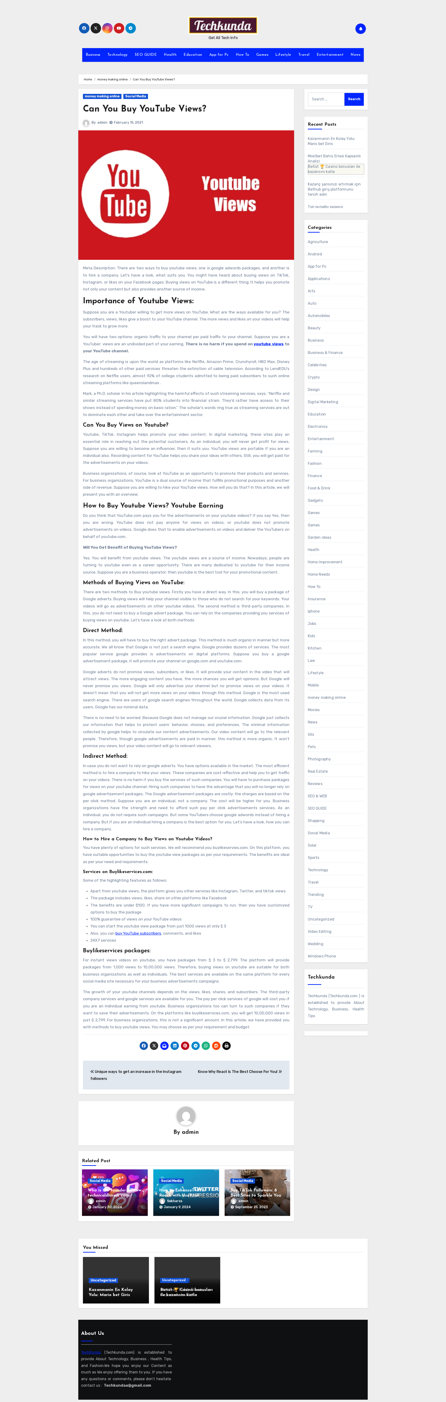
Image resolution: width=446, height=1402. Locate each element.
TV (310, 907)
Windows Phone (322, 956)
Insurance (317, 599)
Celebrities (317, 365)
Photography (319, 759)
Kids (311, 636)
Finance (315, 476)
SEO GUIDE (146, 55)
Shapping (316, 820)
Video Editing (320, 931)
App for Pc (219, 55)
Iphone (314, 611)
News (355, 55)
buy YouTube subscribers (138, 933)
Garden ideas (319, 537)
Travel (304, 55)
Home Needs (319, 574)
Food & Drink (319, 488)
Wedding (315, 944)
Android (315, 254)
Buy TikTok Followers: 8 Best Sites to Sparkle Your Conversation (256, 1195)
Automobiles (319, 315)
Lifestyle (283, 55)
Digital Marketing (323, 402)
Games (262, 55)
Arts (311, 291)
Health (170, 55)
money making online (102, 96)
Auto (312, 303)
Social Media (135, 96)
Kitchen (314, 648)
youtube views (269, 344)
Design (314, 389)
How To (242, 55)
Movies (314, 710)
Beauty (314, 328)
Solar (312, 845)
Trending (316, 894)
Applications (319, 279)
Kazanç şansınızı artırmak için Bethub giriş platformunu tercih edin (334, 189)
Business (93, 55)
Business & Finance (325, 352)
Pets (312, 747)
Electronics (318, 426)
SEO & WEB (317, 796)
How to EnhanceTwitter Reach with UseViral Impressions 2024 (182, 1195)
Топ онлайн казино (325, 207)
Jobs (312, 623)
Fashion (315, 463)
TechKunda (91, 1352)
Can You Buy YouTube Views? (144, 109)
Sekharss (174, 1201)
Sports (313, 857)
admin (102, 123)
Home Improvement (325, 562)
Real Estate (318, 771)
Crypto (314, 377)
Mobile (313, 685)
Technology (117, 55)
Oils (311, 734)
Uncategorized (321, 919)
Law (311, 660)
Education (193, 55)
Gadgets (315, 500)
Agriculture (318, 242)
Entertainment (330, 55)
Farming (315, 451)
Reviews (315, 784)
